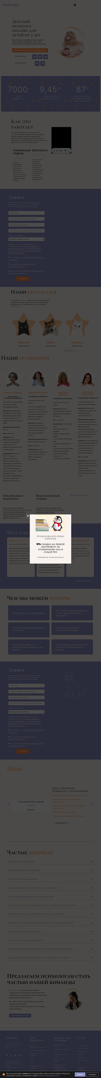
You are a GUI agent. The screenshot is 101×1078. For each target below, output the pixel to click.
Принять (80, 1074)
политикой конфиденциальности (48, 1075)
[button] (27, 515)
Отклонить (92, 1074)
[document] (50, 539)
